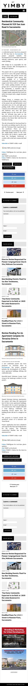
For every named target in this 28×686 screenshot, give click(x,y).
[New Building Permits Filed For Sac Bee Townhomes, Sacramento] (14, 274)
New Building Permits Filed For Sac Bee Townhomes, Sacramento (14, 281)
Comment (5, 214)
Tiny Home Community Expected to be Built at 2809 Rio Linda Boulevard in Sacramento (13, 302)
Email (5, 231)
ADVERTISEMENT (14, 672)
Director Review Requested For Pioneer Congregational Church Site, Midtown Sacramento (14, 261)
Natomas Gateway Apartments (12, 460)
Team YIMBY (6, 50)
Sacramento (19, 54)
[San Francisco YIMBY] (14, 4)
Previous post (10, 192)
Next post (19, 192)
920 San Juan (7, 164)
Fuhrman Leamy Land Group (11, 456)
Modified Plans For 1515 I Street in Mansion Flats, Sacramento (12, 323)
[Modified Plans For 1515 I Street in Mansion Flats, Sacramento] (14, 316)
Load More (14, 677)
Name (5, 226)
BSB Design (17, 164)
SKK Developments (9, 168)
